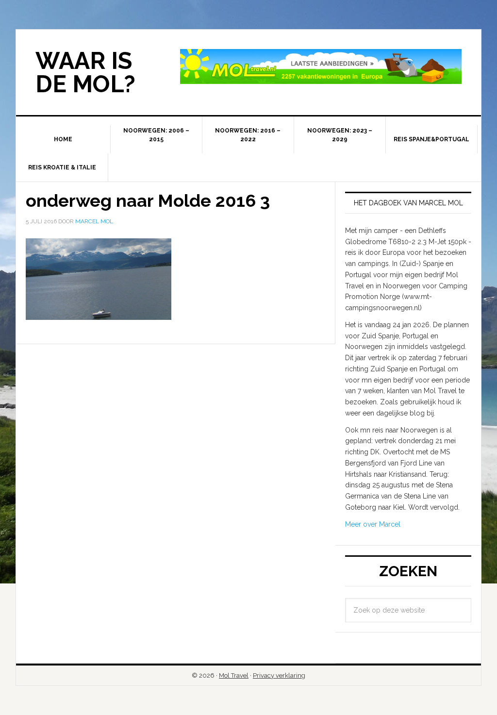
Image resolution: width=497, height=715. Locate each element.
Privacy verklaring (279, 675)
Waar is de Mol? (85, 72)
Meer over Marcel (372, 524)
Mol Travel (233, 675)
